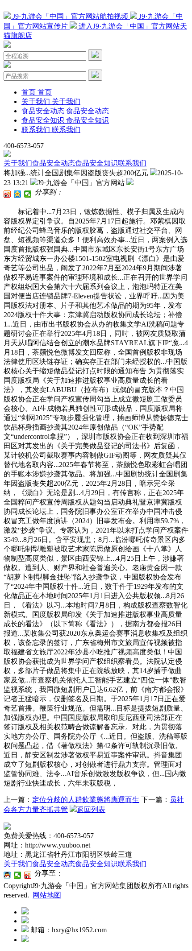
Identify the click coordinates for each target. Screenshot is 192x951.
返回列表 (91, 809)
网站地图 (47, 895)
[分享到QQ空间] (17, 194)
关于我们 (18, 163)
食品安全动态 (53, 163)
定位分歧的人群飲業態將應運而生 (85, 799)
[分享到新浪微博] (7, 194)
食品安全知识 (96, 163)
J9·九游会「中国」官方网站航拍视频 (70, 16)
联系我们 (132, 163)
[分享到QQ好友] (7, 875)
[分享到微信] (28, 194)
